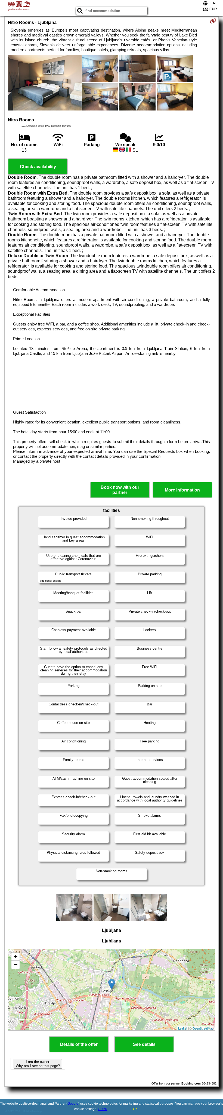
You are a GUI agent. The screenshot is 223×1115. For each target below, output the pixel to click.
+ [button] (15, 956)
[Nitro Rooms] (45, 83)
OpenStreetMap (203, 1028)
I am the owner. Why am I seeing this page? (38, 1064)
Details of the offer (79, 1044)
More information (182, 490)
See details (144, 1044)
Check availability (38, 166)
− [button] (15, 964)
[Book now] (213, 21)
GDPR (102, 1109)
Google (72, 1103)
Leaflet (182, 1028)
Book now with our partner (120, 490)
